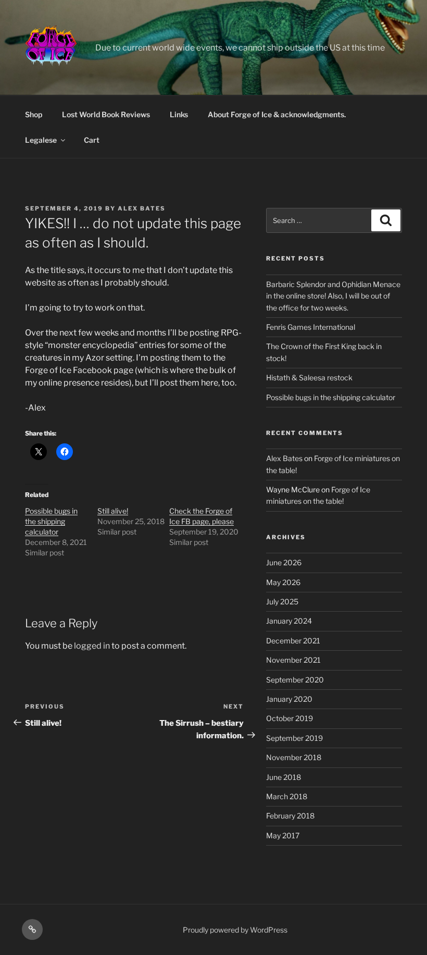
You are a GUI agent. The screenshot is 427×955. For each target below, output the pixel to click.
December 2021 (293, 640)
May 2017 (282, 835)
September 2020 (295, 679)
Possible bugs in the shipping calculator (51, 521)
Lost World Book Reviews (106, 114)
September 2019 (294, 738)
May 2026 (283, 582)
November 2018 (293, 757)
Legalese (41, 139)
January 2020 (289, 698)
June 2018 (283, 777)
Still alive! (112, 510)
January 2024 (289, 620)
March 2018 (286, 796)
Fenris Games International (310, 327)
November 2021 (293, 659)
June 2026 (284, 562)
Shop (33, 114)
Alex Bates (142, 208)
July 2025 (282, 601)
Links (179, 114)
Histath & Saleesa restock (309, 377)
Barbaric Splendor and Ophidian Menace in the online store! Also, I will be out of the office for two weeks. (333, 296)
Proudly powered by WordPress (235, 929)
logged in (92, 646)
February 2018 (290, 815)
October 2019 (289, 718)
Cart (91, 139)
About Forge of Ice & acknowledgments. (277, 114)
